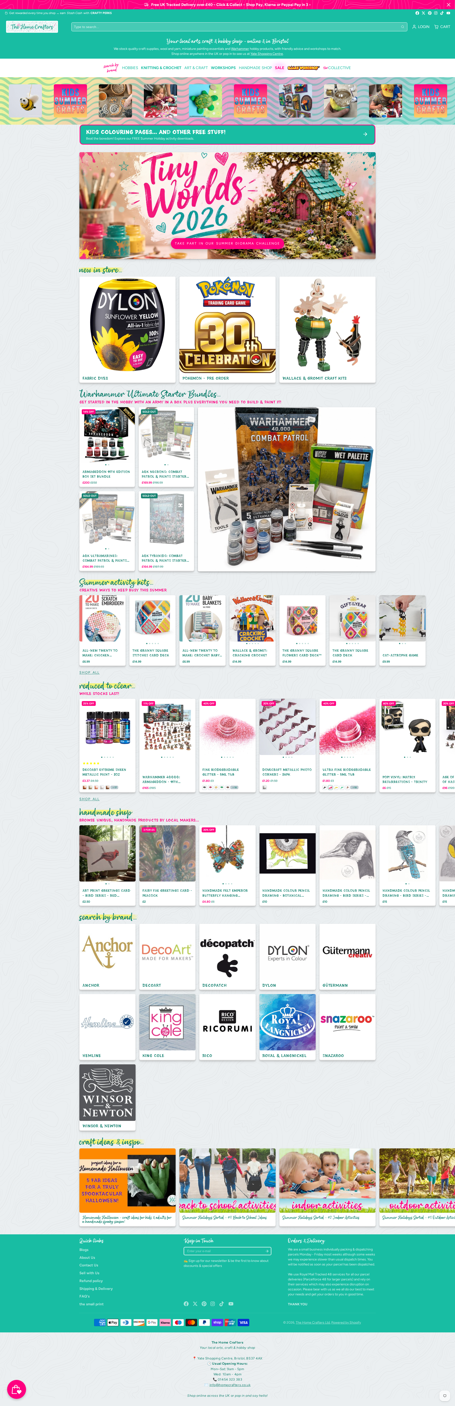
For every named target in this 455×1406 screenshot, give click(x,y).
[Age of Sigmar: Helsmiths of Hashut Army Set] (444, 729)
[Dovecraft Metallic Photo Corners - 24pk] (266, 729)
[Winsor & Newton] (107, 1097)
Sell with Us (89, 1273)
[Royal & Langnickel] (287, 1027)
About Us (87, 1257)
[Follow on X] (423, 13)
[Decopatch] (227, 957)
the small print (91, 1304)
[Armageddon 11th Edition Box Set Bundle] (93, 436)
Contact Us (88, 1265)
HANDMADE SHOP (255, 68)
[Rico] (227, 1027)
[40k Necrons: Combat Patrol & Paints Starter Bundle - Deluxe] (152, 436)
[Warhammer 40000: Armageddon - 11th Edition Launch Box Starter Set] (144, 729)
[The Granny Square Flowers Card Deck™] (284, 620)
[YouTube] (448, 13)
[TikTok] (442, 13)
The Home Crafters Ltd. (313, 1323)
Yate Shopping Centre (266, 54)
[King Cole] (167, 1027)
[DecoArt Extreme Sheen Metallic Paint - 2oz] (85, 729)
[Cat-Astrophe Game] (387, 620)
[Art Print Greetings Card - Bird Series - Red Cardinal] (93, 855)
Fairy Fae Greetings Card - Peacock (167, 865)
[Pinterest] (430, 13)
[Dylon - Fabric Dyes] (127, 330)
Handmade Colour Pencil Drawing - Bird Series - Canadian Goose (347, 865)
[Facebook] (417, 13)
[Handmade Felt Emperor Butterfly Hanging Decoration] (206, 855)
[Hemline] (107, 1027)
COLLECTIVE (337, 68)
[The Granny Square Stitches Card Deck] (134, 620)
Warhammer (240, 49)
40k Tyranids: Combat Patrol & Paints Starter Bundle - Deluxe (166, 531)
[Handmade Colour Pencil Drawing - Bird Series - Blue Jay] (393, 855)
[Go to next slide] (374, 630)
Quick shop (166, 458)
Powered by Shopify (346, 1323)
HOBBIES (130, 68)
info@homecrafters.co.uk (230, 1385)
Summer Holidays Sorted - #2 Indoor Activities (327, 1187)
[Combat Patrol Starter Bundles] (287, 489)
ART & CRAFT (196, 68)
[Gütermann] (347, 957)
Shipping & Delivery (96, 1288)
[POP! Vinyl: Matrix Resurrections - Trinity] (388, 729)
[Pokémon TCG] (227, 330)
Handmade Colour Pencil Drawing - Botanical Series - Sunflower (287, 865)
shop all (89, 672)
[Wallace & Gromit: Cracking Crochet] (234, 620)
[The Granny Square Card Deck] (334, 620)
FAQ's (84, 1296)
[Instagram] (436, 13)
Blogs (83, 1249)
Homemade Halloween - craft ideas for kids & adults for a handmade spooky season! (127, 1187)
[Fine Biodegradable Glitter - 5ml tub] (204, 729)
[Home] (32, 26)
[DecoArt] (167, 957)
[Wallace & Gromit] (327, 330)
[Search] (402, 27)
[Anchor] (107, 957)
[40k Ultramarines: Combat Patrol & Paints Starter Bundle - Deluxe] (93, 520)
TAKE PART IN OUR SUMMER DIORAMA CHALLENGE (227, 243)
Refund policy (91, 1281)
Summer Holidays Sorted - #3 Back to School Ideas (227, 1187)
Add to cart (107, 458)
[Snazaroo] (347, 1027)
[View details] (57, 101)
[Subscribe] (267, 1251)
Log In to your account (421, 26)
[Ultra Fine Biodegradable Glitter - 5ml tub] (325, 729)
